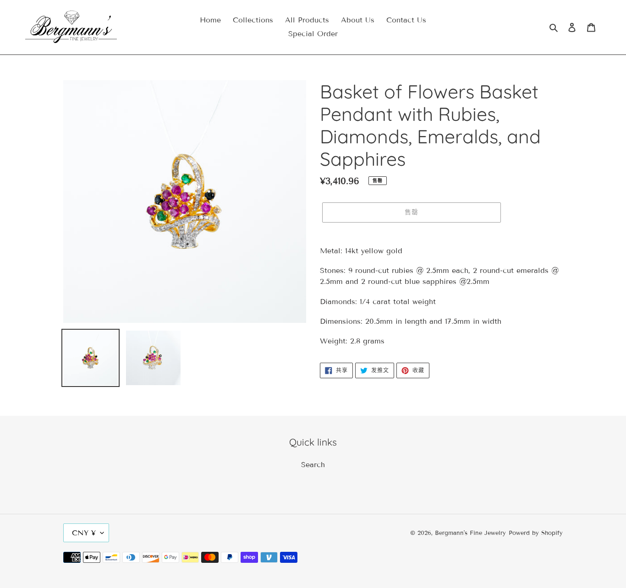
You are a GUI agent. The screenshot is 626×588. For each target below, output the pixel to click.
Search (313, 464)
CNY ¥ (84, 532)
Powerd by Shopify (536, 533)
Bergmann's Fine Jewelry (470, 533)
